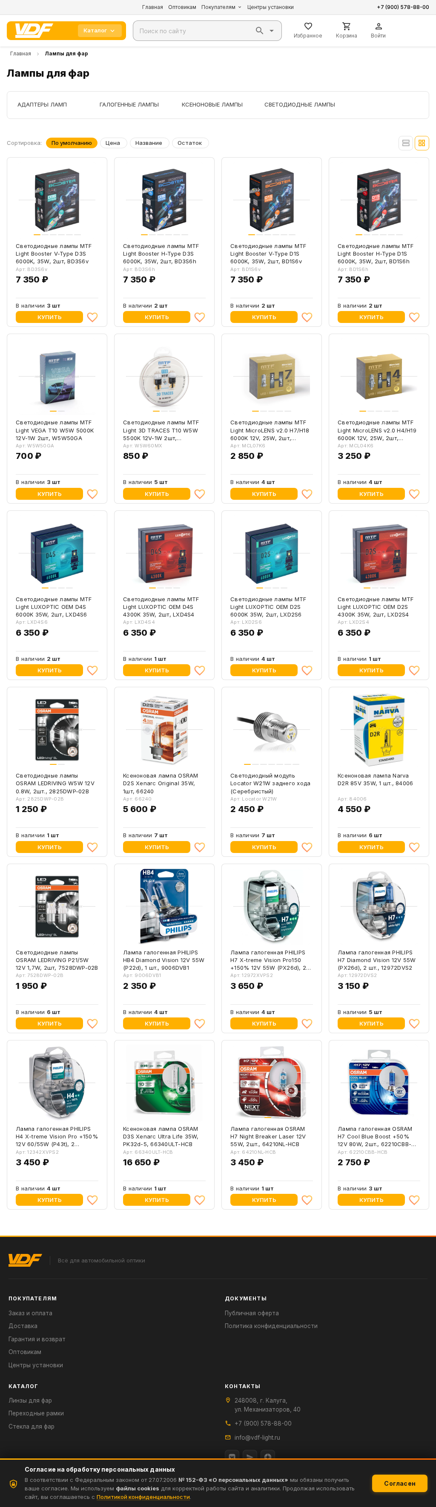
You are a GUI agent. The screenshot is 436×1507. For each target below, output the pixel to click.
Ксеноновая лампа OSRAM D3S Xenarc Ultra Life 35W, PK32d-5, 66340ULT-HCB (161, 1136)
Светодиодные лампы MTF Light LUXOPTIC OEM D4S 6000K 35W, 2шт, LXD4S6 (54, 607)
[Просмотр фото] (85, 230)
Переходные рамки (36, 1413)
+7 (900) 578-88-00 (403, 7)
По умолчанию (72, 142)
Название (148, 142)
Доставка (23, 1326)
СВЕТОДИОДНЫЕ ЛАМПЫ (299, 104)
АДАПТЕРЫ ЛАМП (42, 104)
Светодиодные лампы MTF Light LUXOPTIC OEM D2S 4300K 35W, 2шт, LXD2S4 (376, 607)
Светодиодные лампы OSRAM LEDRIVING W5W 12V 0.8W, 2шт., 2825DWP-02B (55, 783)
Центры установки (270, 7)
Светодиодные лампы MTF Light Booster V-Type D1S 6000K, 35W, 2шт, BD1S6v (268, 253)
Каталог (95, 30)
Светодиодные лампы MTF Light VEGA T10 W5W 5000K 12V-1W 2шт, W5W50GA (55, 430)
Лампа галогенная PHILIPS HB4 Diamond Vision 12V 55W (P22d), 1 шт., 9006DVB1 (164, 960)
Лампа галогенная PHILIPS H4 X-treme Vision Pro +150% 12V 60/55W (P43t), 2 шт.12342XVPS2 (57, 1136)
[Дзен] (268, 1457)
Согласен (400, 1483)
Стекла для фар (31, 1426)
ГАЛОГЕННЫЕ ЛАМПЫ (129, 104)
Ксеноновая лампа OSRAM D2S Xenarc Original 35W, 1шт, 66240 (160, 783)
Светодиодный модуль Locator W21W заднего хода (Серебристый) (270, 783)
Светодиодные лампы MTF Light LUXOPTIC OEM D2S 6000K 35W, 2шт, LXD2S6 (268, 607)
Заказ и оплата (30, 1313)
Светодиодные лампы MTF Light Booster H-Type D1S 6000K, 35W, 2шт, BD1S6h (376, 253)
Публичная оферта (252, 1313)
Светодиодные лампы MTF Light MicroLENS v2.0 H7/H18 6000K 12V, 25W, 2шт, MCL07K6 (269, 430)
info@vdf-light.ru (257, 1437)
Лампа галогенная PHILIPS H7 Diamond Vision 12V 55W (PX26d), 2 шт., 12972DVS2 (377, 960)
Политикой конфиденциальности (143, 1496)
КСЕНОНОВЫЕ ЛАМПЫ (212, 104)
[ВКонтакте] (232, 1457)
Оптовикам (182, 7)
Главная (152, 7)
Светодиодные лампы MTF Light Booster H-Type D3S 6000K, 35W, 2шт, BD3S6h (161, 253)
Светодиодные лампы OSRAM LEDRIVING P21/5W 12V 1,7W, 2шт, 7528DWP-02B (57, 960)
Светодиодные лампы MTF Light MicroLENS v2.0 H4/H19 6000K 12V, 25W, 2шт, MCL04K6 (377, 430)
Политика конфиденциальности (271, 1326)
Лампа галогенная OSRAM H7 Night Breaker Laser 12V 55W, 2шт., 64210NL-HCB (268, 1136)
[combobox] (207, 30)
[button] (260, 31)
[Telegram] (250, 1457)
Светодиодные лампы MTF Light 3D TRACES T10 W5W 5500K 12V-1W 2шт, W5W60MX (161, 430)
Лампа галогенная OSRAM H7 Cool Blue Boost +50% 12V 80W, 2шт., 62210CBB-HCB (375, 1136)
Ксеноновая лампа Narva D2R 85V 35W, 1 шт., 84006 (375, 779)
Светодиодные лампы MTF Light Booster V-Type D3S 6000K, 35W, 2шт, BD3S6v (54, 253)
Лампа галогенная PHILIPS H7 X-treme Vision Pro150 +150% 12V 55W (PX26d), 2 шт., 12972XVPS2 (268, 960)
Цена (113, 142)
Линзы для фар (30, 1400)
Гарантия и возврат (37, 1339)
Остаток (190, 142)
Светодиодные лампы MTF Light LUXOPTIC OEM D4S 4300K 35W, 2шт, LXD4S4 (161, 607)
